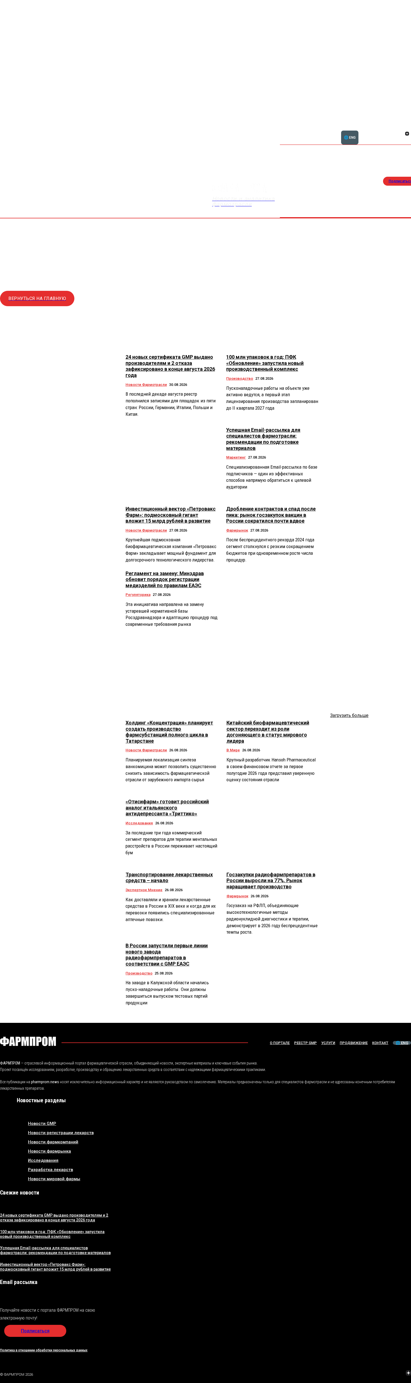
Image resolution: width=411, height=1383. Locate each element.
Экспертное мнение (144, 890)
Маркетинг (236, 457)
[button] (380, 130)
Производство (239, 378)
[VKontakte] (400, 134)
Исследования (139, 823)
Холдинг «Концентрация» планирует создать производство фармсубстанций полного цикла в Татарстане (169, 732)
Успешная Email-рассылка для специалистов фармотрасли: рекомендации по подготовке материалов (263, 439)
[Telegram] (382, 1373)
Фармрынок (237, 530)
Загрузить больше (349, 715)
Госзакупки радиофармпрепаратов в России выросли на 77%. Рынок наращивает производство (270, 880)
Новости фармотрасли (146, 385)
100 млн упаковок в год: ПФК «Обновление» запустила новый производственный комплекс (265, 363)
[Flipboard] (400, 127)
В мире (233, 750)
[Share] (407, 127)
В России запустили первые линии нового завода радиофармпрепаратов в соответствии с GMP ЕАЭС (167, 955)
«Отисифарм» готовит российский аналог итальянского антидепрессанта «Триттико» (167, 807)
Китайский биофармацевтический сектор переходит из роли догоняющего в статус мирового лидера (267, 732)
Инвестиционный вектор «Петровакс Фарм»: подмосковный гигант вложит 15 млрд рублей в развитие (171, 515)
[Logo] (28, 1041)
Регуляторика (138, 595)
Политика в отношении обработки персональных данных (44, 1350)
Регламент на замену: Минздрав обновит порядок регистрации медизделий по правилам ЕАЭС (165, 579)
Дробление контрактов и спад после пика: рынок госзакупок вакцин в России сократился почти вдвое (271, 515)
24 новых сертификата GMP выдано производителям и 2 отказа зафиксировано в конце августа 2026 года (170, 366)
